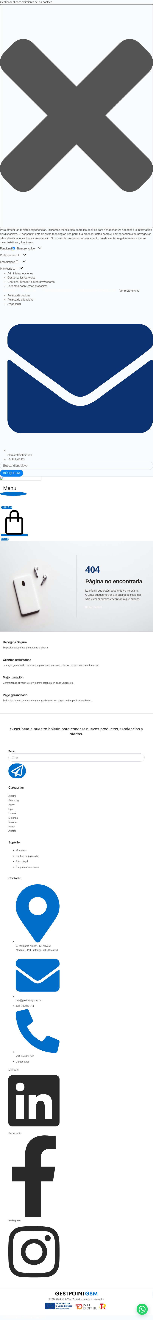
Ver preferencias (57, 291)
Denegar (30, 291)
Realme (12, 822)
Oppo (11, 809)
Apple (11, 804)
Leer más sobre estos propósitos (27, 285)
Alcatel (12, 830)
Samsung (13, 800)
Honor (11, 826)
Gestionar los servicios (21, 277)
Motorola (13, 817)
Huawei (12, 813)
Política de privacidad (20, 299)
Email (11, 751)
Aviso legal (14, 303)
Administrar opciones (20, 273)
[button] (76, 116)
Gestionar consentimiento (24, 1317)
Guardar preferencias (97, 291)
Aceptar (9, 291)
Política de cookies (18, 295)
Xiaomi (12, 795)
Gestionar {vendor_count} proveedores (31, 281)
